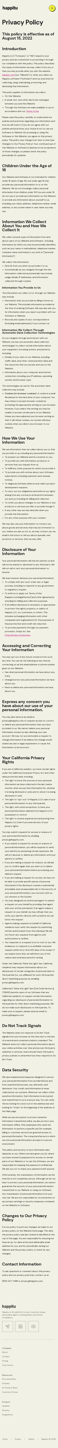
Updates (6, 1406)
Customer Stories (10, 1392)
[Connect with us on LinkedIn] (20, 1326)
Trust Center (7, 1365)
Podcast (6, 1383)
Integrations (7, 1414)
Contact (6, 1356)
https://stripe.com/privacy (18, 635)
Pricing (5, 1361)
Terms (5, 1439)
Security (6, 1410)
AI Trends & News (10, 1387)
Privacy (18, 1439)
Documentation (9, 1379)
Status (31, 1439)
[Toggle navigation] (52, 8)
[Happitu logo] (10, 8)
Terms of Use (32, 111)
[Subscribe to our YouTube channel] (33, 1326)
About (5, 1352)
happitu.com (8, 74)
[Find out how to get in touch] (7, 1326)
